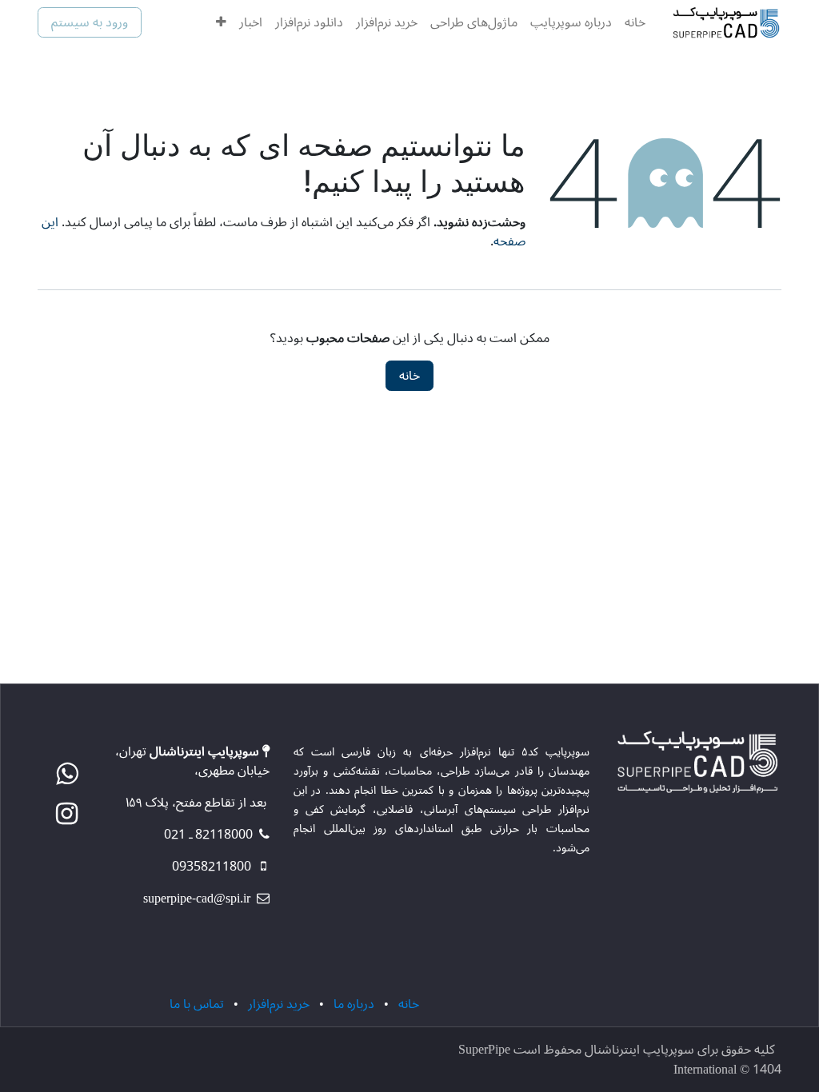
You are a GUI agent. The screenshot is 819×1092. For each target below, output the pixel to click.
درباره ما (354, 1004)
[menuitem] (635, 22)
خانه (409, 375)
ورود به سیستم (89, 22)
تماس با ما (197, 1004)
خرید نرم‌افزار (279, 1004)
